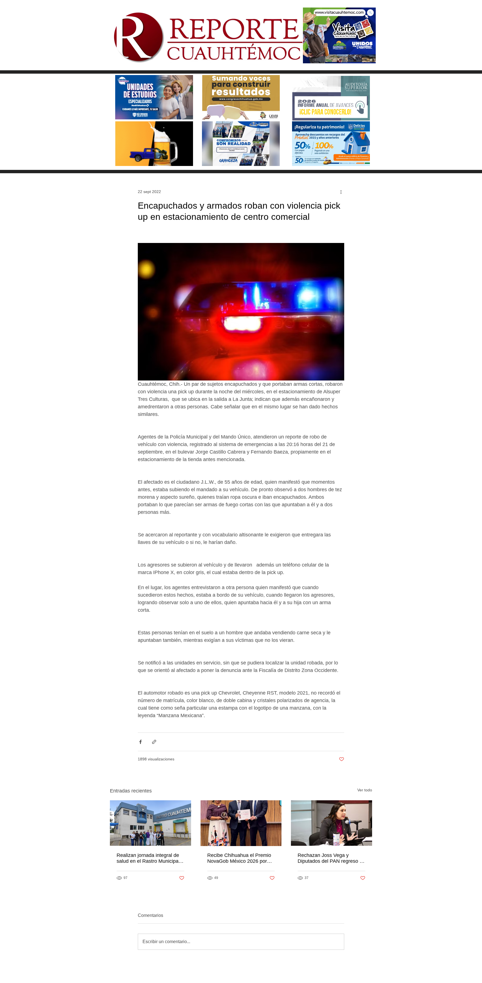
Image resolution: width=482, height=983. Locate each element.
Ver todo (364, 790)
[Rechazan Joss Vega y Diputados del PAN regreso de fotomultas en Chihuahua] (331, 823)
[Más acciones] (341, 191)
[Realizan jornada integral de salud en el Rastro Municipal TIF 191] (150, 823)
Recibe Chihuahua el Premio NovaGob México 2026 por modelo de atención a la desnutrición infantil (239, 858)
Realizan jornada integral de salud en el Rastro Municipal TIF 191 (148, 858)
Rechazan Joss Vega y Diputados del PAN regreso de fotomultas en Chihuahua (331, 858)
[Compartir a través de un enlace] (154, 742)
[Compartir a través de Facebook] (140, 742)
